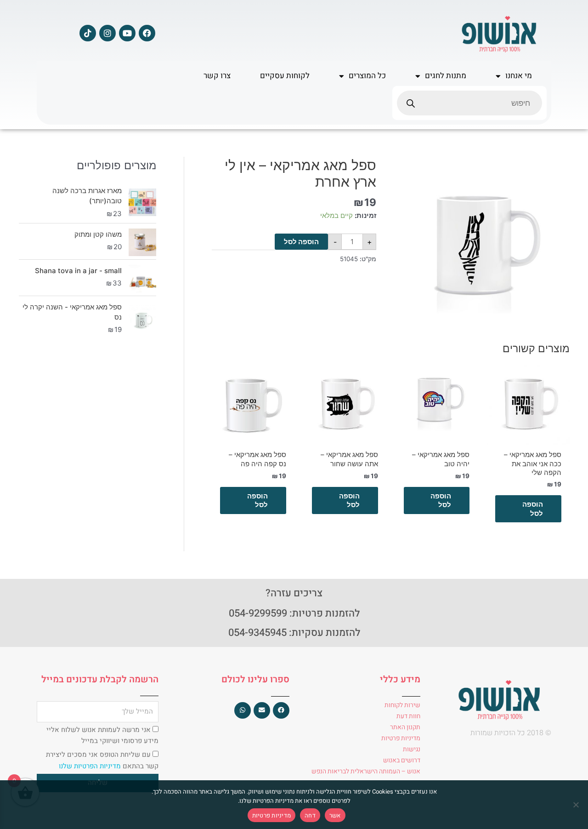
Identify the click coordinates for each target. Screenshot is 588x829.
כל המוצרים (367, 75)
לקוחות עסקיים (285, 75)
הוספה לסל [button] (532, 509)
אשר (335, 815)
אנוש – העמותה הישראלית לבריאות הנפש (365, 771)
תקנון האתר (405, 727)
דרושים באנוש (401, 760)
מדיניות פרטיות (400, 738)
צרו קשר (217, 75)
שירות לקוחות (402, 705)
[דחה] (576, 804)
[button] (281, 710)
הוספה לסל (301, 241)
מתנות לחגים (445, 75)
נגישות (411, 749)
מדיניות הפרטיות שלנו (91, 766)
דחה (310, 815)
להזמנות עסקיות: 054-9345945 (294, 632)
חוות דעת (408, 716)
